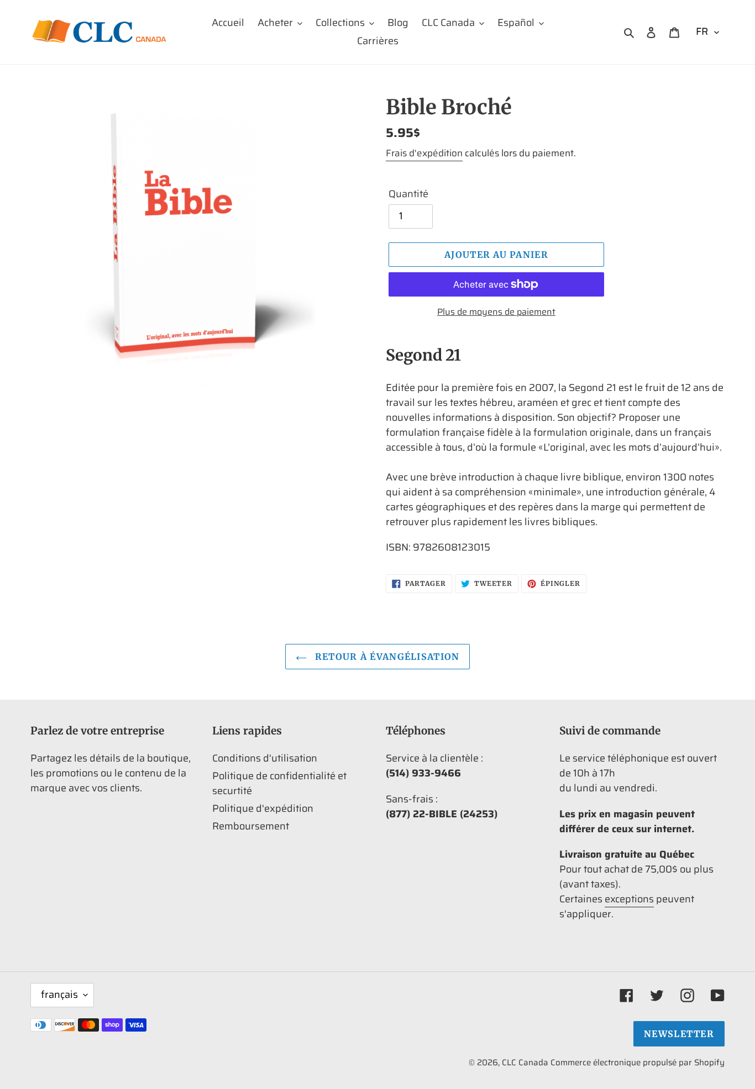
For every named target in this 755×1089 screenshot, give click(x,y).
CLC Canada (525, 1062)
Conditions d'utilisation (264, 758)
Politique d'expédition (262, 808)
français (59, 994)
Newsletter (679, 1033)
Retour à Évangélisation (386, 656)
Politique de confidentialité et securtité (279, 783)
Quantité (408, 194)
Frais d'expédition (424, 153)
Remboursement (250, 826)
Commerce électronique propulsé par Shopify (637, 1062)
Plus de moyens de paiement (496, 312)
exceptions (629, 899)
